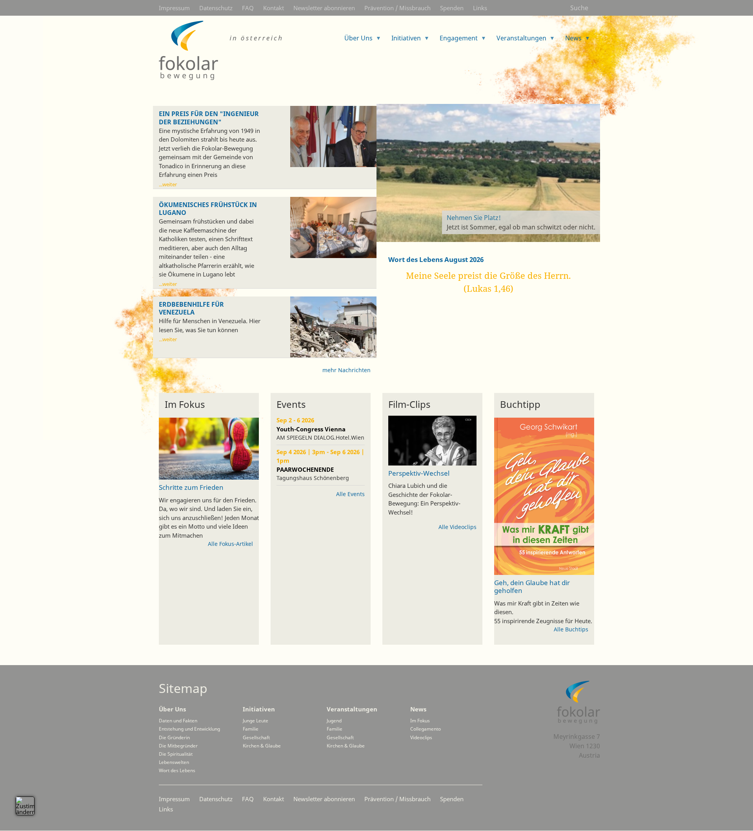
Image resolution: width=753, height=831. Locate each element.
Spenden (452, 8)
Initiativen (259, 709)
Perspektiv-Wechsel (418, 473)
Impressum (174, 8)
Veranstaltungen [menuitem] (518, 40)
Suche (579, 8)
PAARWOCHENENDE (305, 469)
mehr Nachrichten (346, 370)
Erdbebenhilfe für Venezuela (191, 308)
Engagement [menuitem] (455, 40)
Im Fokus (420, 720)
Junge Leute (255, 720)
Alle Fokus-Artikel (230, 543)
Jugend (334, 720)
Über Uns (172, 709)
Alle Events (350, 494)
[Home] (221, 50)
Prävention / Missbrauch (397, 8)
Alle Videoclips (457, 527)
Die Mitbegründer (178, 745)
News (418, 709)
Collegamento (425, 729)
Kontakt (273, 8)
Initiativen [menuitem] (403, 40)
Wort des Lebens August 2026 (436, 259)
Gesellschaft (256, 737)
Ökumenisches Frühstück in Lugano (208, 209)
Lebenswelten (174, 762)
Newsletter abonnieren (324, 8)
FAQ (248, 8)
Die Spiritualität (176, 754)
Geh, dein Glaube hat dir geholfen (532, 586)
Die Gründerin (174, 737)
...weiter (168, 184)
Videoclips (421, 737)
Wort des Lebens (177, 770)
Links (480, 8)
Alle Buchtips (571, 629)
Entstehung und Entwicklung (189, 729)
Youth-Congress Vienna (311, 429)
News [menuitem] (570, 40)
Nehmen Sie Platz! (474, 217)
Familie (250, 729)
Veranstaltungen (352, 709)
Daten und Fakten (178, 720)
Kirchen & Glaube (262, 745)
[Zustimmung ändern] (25, 805)
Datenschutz (216, 8)
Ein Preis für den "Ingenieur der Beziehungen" (209, 118)
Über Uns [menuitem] (355, 40)
